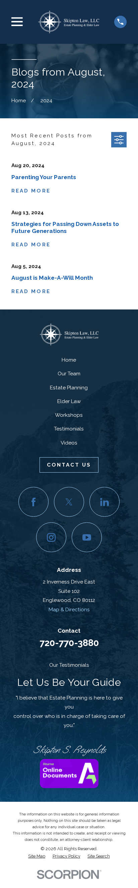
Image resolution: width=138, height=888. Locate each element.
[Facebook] (33, 502)
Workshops (69, 415)
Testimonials (69, 429)
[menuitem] (36, 856)
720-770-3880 (69, 642)
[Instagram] (51, 537)
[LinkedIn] (104, 502)
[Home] (68, 21)
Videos (69, 443)
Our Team (69, 374)
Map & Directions (69, 610)
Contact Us (69, 465)
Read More (31, 191)
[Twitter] (69, 502)
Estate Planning (69, 388)
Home (69, 360)
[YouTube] (86, 537)
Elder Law (69, 401)
